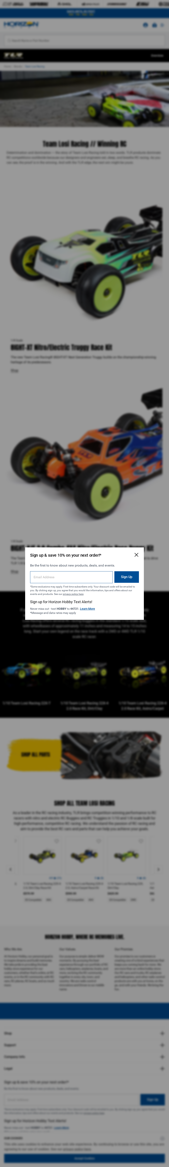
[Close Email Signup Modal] (136, 554)
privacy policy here (73, 594)
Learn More (87, 608)
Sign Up (126, 577)
